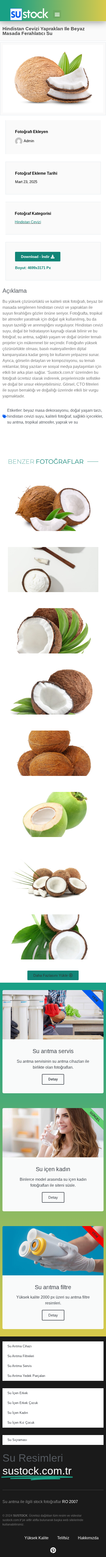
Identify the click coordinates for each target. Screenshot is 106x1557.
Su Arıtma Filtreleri (20, 1356)
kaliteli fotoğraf (58, 416)
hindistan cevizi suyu (25, 416)
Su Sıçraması (17, 1440)
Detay (53, 1079)
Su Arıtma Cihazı (19, 1346)
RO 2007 (70, 1502)
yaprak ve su (67, 422)
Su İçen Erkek (17, 1393)
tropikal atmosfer (39, 422)
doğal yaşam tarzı (85, 410)
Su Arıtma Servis (19, 1366)
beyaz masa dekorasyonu (45, 410)
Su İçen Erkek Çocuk (22, 1403)
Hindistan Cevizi (28, 222)
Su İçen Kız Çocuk (21, 1422)
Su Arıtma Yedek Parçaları (26, 1376)
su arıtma (15, 422)
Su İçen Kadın (17, 1413)
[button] (57, 14)
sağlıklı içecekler (87, 416)
